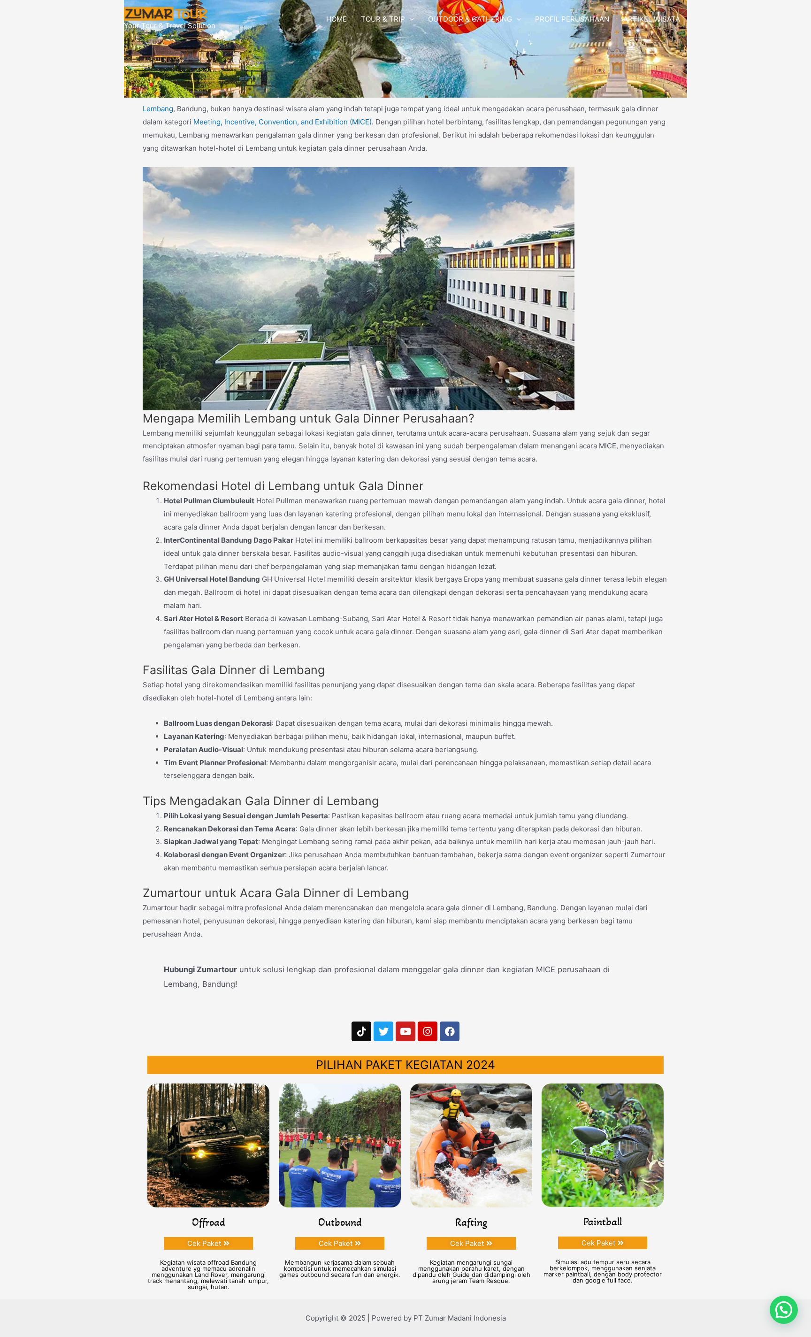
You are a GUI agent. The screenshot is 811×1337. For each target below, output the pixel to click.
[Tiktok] (361, 1031)
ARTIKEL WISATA (651, 19)
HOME (336, 19)
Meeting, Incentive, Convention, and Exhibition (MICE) (282, 121)
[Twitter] (383, 1031)
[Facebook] (449, 1031)
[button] (784, 1310)
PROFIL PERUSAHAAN (572, 19)
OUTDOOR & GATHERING (470, 19)
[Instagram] (427, 1031)
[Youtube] (405, 1031)
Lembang (158, 108)
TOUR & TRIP (383, 19)
